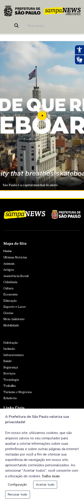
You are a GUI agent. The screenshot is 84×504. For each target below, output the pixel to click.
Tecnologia (11, 380)
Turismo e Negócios (17, 392)
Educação (10, 301)
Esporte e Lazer (14, 307)
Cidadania (10, 282)
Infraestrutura (13, 355)
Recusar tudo (17, 494)
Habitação (10, 343)
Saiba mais (51, 476)
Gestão (8, 313)
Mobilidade (11, 325)
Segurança (10, 367)
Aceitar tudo (45, 484)
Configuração (17, 484)
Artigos (8, 270)
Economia (10, 294)
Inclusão (9, 349)
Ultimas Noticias (15, 257)
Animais (9, 264)
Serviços (9, 373)
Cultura (8, 288)
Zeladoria (10, 398)
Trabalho (9, 386)
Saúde (7, 361)
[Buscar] (17, 25)
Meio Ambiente (14, 319)
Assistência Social (15, 276)
